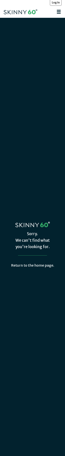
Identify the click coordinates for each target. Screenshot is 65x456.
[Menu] (58, 11)
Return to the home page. (32, 265)
